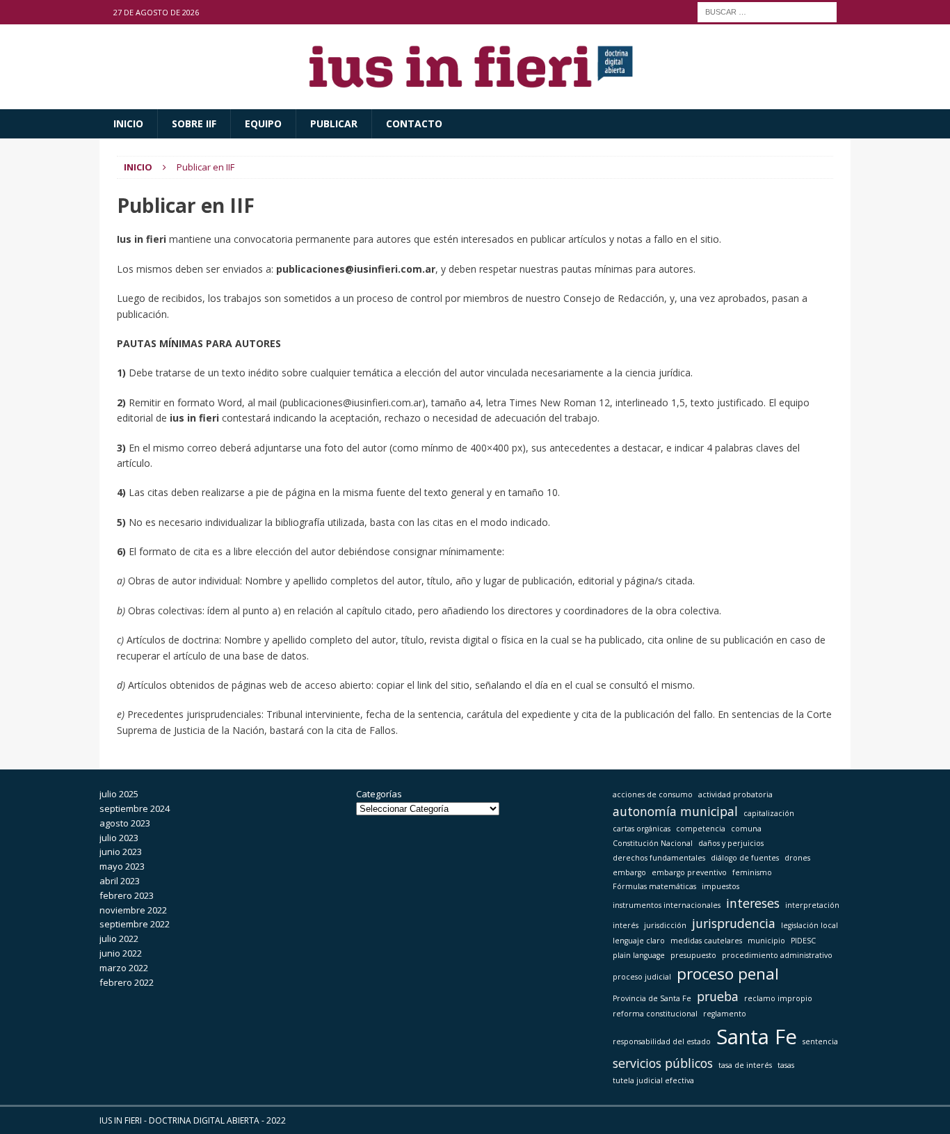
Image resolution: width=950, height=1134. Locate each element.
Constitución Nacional (653, 843)
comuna (746, 828)
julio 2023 (118, 837)
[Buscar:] (767, 10)
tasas (786, 1065)
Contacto (414, 123)
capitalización (768, 813)
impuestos (720, 886)
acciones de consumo (653, 794)
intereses (753, 903)
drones (797, 858)
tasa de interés (745, 1065)
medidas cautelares (706, 940)
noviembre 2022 (133, 910)
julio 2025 (118, 794)
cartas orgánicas (641, 828)
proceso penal (728, 973)
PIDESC (803, 940)
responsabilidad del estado (662, 1041)
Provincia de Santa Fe (652, 998)
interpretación (812, 905)
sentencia (820, 1041)
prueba (718, 996)
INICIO (128, 123)
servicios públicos (663, 1063)
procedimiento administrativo (777, 955)
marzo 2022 (123, 967)
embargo (629, 872)
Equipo (263, 123)
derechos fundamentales (659, 858)
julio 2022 (118, 938)
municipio (766, 940)
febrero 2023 (126, 895)
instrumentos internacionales (666, 905)
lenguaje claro (639, 940)
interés (625, 925)
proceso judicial (642, 977)
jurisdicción (665, 925)
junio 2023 (120, 851)
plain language (639, 955)
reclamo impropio (778, 998)
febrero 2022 (126, 982)
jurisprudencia (733, 923)
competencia (700, 828)
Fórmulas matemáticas (654, 886)
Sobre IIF (194, 123)
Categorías (379, 794)
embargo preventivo (689, 872)
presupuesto (693, 955)
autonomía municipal (675, 811)
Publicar (333, 123)
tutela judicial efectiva (653, 1080)
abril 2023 (119, 881)
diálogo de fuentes (745, 858)
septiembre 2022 (134, 924)
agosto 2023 (124, 823)
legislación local (809, 925)
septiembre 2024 (134, 808)
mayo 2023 (122, 866)
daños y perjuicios (731, 843)
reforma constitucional (655, 1014)
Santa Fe (756, 1037)
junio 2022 (120, 953)
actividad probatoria (735, 794)
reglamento (724, 1014)
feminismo (752, 872)
